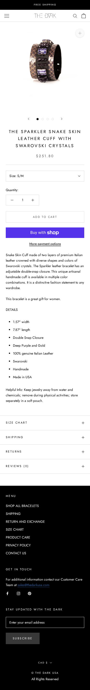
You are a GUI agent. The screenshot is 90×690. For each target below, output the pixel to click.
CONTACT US (16, 553)
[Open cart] (84, 15)
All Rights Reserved (45, 679)
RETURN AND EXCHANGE (25, 521)
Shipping (14, 437)
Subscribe (23, 638)
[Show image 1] (37, 119)
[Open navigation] (6, 15)
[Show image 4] (53, 119)
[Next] (61, 119)
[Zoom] (80, 33)
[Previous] (28, 119)
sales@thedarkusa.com (33, 584)
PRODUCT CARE (18, 537)
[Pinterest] (29, 593)
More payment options (45, 243)
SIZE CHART (16, 422)
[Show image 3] (48, 119)
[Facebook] (7, 593)
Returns (14, 451)
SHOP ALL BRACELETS (22, 505)
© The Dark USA (45, 673)
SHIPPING (13, 513)
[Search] (75, 16)
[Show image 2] (43, 119)
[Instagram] (18, 593)
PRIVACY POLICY (18, 545)
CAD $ (43, 662)
